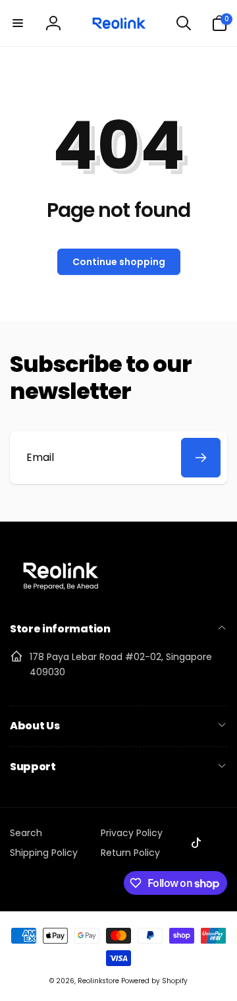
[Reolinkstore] (61, 594)
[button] (17, 23)
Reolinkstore (98, 981)
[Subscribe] (201, 457)
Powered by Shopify (154, 981)
